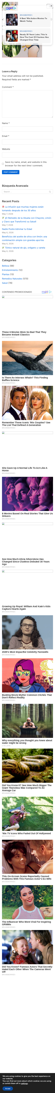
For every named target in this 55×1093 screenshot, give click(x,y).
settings (24, 1083)
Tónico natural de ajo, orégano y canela (24, 247)
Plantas (5, 274)
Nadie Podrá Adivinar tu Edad (17, 229)
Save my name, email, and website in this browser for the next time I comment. (26, 164)
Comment (8, 87)
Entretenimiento (10, 270)
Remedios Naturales (12, 278)
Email (5, 136)
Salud (5, 283)
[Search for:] (27, 191)
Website (6, 149)
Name (6, 123)
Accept (7, 1089)
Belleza (5, 265)
